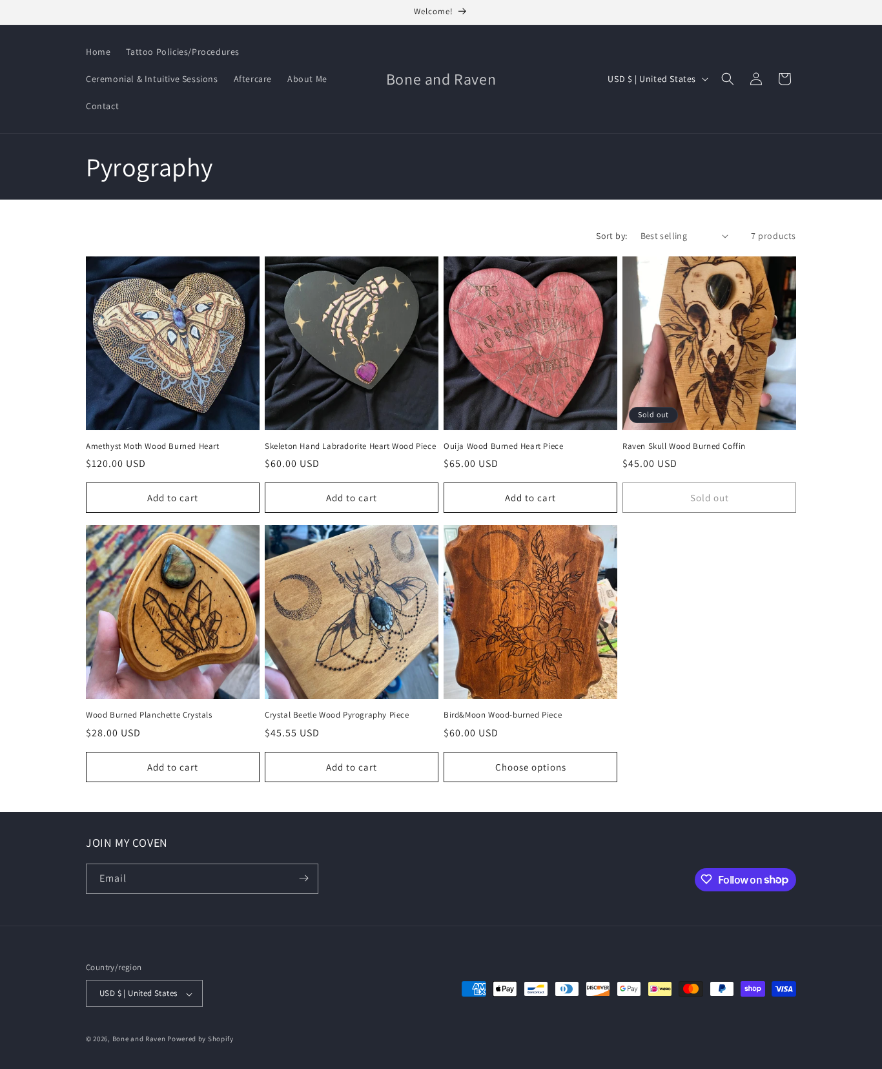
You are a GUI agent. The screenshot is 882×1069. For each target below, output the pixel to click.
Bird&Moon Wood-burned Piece (503, 715)
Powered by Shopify (200, 1039)
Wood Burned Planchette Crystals (149, 715)
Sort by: (611, 236)
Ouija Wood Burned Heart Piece (503, 446)
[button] (727, 79)
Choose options (530, 766)
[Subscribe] (303, 878)
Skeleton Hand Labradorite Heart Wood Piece (350, 446)
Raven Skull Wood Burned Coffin (684, 446)
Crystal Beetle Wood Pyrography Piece (337, 715)
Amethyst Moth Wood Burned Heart (153, 446)
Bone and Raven (139, 1039)
